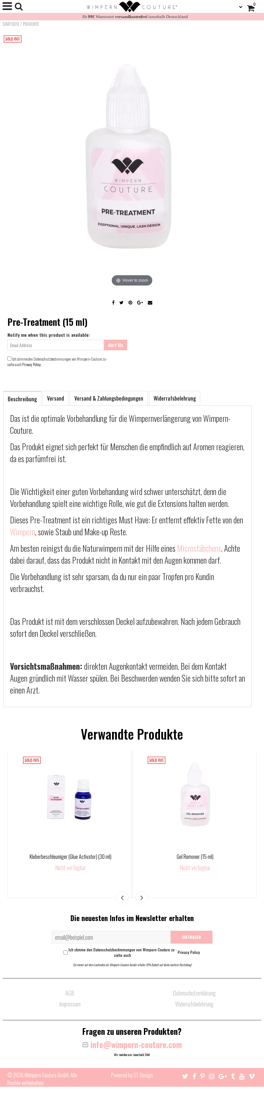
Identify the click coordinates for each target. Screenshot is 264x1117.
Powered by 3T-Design (132, 1075)
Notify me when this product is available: (48, 334)
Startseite (11, 24)
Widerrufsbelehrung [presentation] (175, 398)
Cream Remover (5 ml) (70, 856)
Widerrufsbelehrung (194, 1004)
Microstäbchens (199, 548)
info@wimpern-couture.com (135, 1044)
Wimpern (22, 532)
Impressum (69, 1004)
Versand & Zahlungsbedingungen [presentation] (108, 398)
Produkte (31, 24)
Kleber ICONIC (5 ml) (195, 856)
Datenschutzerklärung (194, 993)
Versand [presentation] (55, 398)
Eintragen (191, 937)
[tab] (22, 398)
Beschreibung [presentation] (22, 399)
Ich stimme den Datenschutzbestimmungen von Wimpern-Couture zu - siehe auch (134, 952)
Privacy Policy (31, 364)
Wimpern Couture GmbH (46, 1075)
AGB (69, 993)
